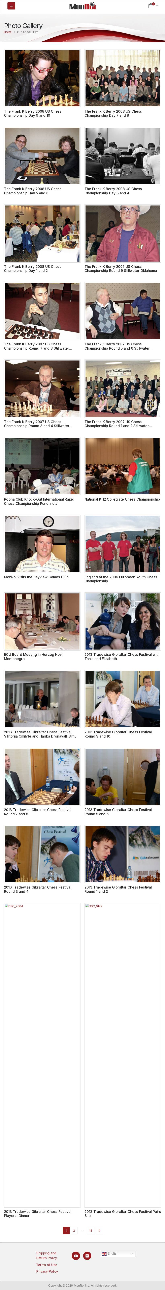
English (112, 1253)
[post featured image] (42, 78)
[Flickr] (87, 1256)
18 (90, 1230)
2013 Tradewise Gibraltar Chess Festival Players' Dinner (37, 1213)
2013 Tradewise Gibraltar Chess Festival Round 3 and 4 (37, 889)
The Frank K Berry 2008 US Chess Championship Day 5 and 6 (32, 191)
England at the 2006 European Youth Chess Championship (121, 579)
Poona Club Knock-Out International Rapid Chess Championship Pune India (39, 501)
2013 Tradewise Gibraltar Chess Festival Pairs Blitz (123, 1213)
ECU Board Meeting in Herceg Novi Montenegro (33, 656)
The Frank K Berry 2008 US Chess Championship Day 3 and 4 (113, 191)
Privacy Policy (47, 1271)
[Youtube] (76, 1256)
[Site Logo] (82, 5)
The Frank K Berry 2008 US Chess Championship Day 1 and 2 (32, 268)
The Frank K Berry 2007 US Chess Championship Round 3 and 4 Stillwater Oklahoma (36, 426)
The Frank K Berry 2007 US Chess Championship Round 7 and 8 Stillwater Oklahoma (36, 348)
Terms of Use (46, 1265)
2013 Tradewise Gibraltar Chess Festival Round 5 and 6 (118, 812)
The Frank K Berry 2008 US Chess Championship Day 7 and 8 (113, 113)
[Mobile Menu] (11, 5)
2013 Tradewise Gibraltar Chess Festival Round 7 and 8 (37, 812)
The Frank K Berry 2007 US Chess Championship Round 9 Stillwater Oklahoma (121, 268)
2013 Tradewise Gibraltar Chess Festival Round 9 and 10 (118, 734)
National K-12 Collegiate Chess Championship (122, 499)
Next (99, 1230)
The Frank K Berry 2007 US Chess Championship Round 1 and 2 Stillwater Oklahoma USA (117, 426)
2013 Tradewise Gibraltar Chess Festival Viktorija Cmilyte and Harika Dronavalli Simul (40, 734)
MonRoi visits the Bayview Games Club (36, 577)
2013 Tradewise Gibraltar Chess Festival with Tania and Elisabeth (122, 656)
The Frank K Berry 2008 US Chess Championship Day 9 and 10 (32, 113)
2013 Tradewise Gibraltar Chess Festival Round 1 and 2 (118, 889)
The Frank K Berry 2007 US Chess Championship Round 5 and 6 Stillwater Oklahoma (117, 348)
